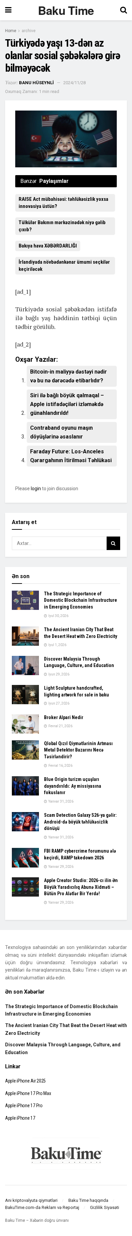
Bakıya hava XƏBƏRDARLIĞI (48, 246)
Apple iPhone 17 (20, 1118)
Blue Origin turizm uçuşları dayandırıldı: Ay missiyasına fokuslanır (72, 786)
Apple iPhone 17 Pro (24, 1105)
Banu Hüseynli (36, 82)
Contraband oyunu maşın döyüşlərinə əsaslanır (61, 432)
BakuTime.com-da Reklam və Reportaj (42, 1207)
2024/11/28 (74, 82)
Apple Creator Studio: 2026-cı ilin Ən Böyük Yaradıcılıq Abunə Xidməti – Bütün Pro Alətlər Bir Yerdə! (81, 887)
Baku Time (66, 10)
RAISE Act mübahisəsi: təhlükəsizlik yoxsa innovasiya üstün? (63, 202)
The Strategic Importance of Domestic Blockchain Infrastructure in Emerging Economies (80, 600)
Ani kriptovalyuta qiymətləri (31, 1200)
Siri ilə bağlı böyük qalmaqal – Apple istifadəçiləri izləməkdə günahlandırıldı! (67, 404)
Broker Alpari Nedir (63, 717)
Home (10, 30)
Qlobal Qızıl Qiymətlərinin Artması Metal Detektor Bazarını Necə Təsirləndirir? (78, 750)
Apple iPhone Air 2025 (25, 1081)
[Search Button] (113, 543)
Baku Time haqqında (88, 1200)
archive (29, 30)
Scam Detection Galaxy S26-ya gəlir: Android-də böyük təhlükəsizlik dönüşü (80, 821)
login (36, 488)
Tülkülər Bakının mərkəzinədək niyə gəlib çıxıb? (62, 226)
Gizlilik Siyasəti (104, 1207)
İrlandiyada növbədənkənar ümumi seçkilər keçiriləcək (64, 265)
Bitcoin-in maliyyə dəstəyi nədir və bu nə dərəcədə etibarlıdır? (68, 376)
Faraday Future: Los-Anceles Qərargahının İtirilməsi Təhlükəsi (71, 456)
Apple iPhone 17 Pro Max (28, 1093)
